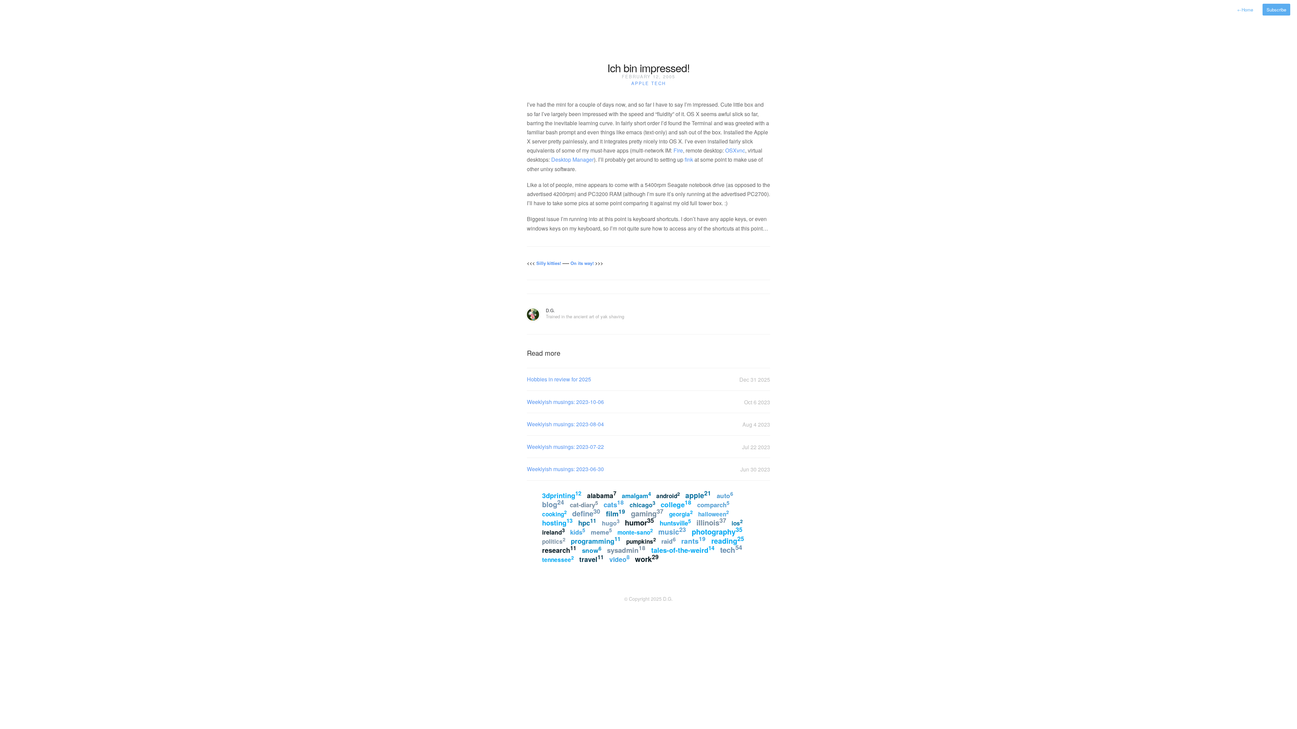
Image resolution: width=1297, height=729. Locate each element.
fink (689, 159)
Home (1245, 9)
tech (658, 83)
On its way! (582, 263)
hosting (557, 522)
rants (693, 540)
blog (553, 503)
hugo (610, 522)
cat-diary (584, 504)
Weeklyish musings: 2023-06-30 (565, 469)
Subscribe (1276, 9)
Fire (678, 150)
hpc (587, 522)
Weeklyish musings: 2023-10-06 (565, 402)
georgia (681, 513)
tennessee (558, 559)
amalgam (636, 495)
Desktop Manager (572, 159)
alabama (601, 495)
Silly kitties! (548, 263)
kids (577, 531)
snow (592, 549)
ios (737, 522)
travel (591, 558)
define (586, 513)
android (668, 495)
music (672, 531)
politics (553, 540)
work (647, 558)
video (619, 558)
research (559, 549)
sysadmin (626, 549)
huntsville (675, 522)
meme (601, 531)
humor (639, 522)
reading (727, 540)
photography (717, 531)
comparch (713, 504)
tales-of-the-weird (682, 549)
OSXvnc (735, 150)
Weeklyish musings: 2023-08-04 (565, 424)
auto (725, 495)
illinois (711, 522)
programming (595, 540)
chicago (642, 504)
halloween (713, 513)
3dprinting (561, 494)
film (615, 512)
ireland (553, 531)
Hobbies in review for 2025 (559, 379)
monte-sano (635, 531)
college (676, 503)
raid (668, 540)
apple (640, 83)
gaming (647, 513)
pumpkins (641, 540)
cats (614, 503)
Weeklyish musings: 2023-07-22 (565, 447)
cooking (554, 513)
